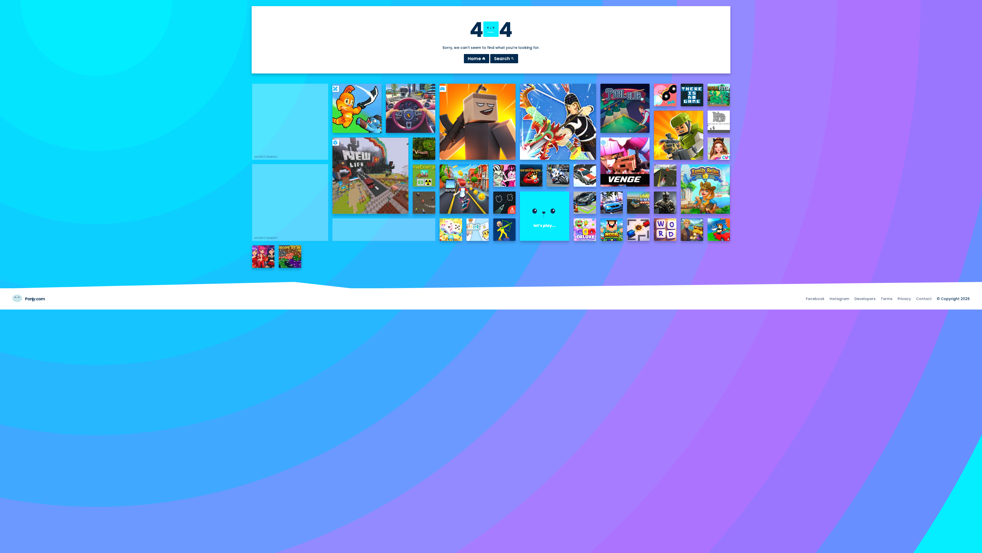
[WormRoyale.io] (531, 175)
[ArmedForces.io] (665, 203)
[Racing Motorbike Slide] (558, 175)
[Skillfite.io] (719, 95)
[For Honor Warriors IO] (544, 216)
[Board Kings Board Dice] (451, 229)
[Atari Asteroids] (504, 203)
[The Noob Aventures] (611, 229)
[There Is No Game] (692, 95)
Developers (865, 298)
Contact (924, 298)
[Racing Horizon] (611, 203)
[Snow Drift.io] (585, 175)
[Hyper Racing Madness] (638, 203)
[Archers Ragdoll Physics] (504, 229)
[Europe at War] (290, 256)
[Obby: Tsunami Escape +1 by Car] (719, 229)
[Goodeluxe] (585, 229)
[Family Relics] (705, 189)
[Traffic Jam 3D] (410, 108)
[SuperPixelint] (477, 229)
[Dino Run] (719, 122)
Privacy (904, 298)
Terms (886, 298)
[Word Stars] (665, 229)
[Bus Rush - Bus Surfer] (464, 189)
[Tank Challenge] (638, 229)
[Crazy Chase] (424, 203)
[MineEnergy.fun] (424, 175)
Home (476, 59)
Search (504, 59)
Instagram (839, 298)
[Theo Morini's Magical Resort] (692, 229)
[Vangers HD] (424, 148)
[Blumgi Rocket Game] (665, 95)
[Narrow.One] (558, 122)
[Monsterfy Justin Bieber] (504, 175)
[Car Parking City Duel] (585, 203)
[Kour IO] (678, 135)
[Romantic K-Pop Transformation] (263, 256)
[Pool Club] (625, 108)
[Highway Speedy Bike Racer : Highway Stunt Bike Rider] (665, 175)
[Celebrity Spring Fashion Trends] (719, 148)
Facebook (815, 298)
